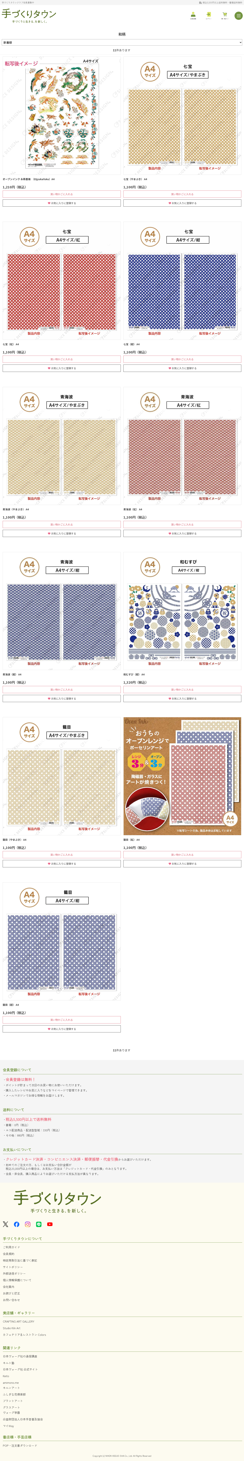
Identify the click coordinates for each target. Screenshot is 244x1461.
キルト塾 (8, 1363)
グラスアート (11, 1407)
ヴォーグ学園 (11, 1412)
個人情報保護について (17, 1280)
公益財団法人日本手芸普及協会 (23, 1419)
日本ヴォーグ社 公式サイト (20, 1369)
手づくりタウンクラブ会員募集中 (18, 2)
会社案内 (8, 1286)
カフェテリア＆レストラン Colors (24, 1334)
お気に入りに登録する (63, 203)
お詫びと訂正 (11, 1293)
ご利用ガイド (11, 1247)
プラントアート (13, 1401)
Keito (6, 1376)
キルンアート (11, 1388)
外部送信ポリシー (14, 1273)
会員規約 (8, 1254)
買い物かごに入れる (61, 194)
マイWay (8, 1426)
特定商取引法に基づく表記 (20, 1260)
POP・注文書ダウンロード (20, 1445)
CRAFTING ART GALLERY (18, 1321)
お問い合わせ (11, 1300)
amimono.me (11, 1382)
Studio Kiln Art (11, 1328)
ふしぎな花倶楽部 (14, 1394)
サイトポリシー (13, 1267)
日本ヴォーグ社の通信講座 (20, 1356)
